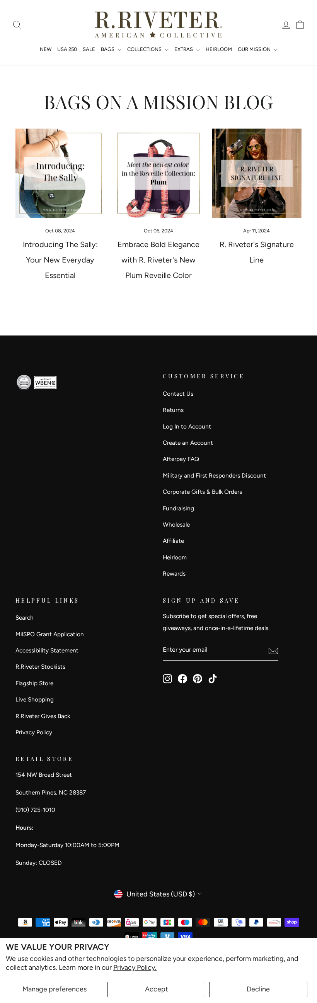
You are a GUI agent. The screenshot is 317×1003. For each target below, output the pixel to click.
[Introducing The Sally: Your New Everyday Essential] (60, 173)
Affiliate (173, 540)
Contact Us (178, 393)
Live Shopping (34, 699)
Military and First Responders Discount (214, 475)
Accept (156, 989)
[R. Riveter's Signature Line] (257, 173)
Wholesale (176, 524)
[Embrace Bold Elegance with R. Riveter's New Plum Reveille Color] (158, 173)
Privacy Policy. (135, 967)
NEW (45, 49)
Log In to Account (187, 426)
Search (24, 617)
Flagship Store (34, 683)
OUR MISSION (255, 49)
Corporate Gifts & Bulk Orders (202, 491)
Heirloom (175, 557)
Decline (258, 989)
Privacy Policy (33, 732)
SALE (89, 49)
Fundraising (178, 508)
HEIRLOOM (219, 49)
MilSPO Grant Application (49, 634)
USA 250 (67, 49)
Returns (173, 409)
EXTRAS (184, 49)
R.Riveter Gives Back (42, 716)
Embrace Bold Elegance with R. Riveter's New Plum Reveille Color (158, 260)
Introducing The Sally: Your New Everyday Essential (60, 260)
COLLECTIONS (145, 49)
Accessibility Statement (46, 650)
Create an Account (188, 442)
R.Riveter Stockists (40, 666)
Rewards (174, 573)
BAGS (108, 49)
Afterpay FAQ (181, 459)
